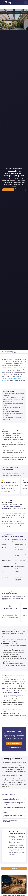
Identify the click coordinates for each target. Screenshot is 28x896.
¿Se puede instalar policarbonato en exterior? (12, 811)
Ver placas (14, 868)
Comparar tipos (20, 189)
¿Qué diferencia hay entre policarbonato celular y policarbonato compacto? (13, 803)
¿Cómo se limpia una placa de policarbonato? (10, 820)
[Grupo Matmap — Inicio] (6, 2)
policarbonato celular (7, 378)
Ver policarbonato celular (14, 743)
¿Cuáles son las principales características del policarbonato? (11, 798)
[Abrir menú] (25, 2)
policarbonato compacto (12, 692)
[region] (14, 564)
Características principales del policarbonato (14, 397)
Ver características (8, 189)
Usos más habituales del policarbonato (12, 411)
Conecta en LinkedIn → (14, 859)
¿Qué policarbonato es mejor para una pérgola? (12, 816)
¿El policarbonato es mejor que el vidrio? (13, 807)
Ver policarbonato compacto (14, 747)
